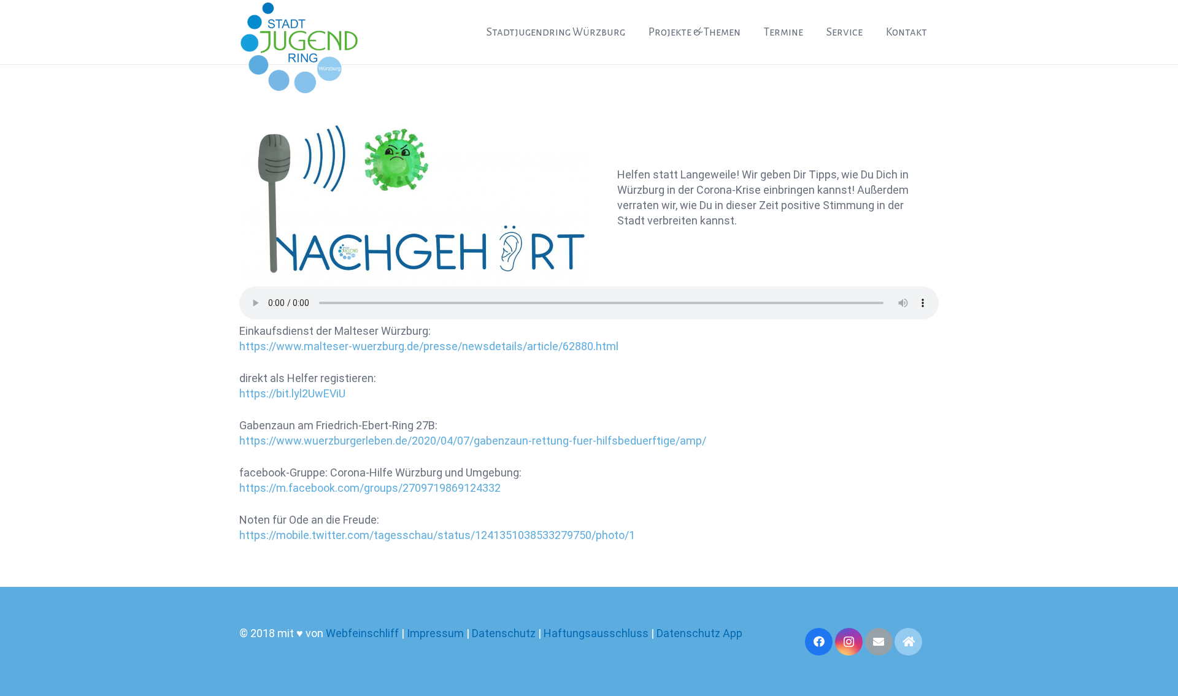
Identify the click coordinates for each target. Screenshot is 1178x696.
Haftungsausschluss (597, 633)
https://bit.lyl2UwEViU (292, 393)
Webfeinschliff (362, 633)
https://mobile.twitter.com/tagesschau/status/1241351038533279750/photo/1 (437, 535)
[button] (636, 32)
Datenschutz (504, 633)
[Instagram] (849, 642)
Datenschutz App (699, 633)
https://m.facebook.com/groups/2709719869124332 (370, 487)
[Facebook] (819, 642)
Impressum (435, 633)
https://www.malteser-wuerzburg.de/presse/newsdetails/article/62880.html (428, 346)
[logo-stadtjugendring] (299, 48)
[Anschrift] (908, 642)
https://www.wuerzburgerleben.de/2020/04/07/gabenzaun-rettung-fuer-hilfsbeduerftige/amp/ (472, 440)
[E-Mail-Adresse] (879, 642)
